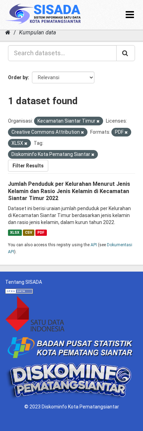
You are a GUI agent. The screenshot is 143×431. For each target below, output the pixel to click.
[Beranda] (7, 32)
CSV (28, 232)
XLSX (14, 232)
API (94, 244)
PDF (40, 232)
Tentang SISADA (23, 282)
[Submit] (125, 53)
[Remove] (98, 121)
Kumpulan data (37, 32)
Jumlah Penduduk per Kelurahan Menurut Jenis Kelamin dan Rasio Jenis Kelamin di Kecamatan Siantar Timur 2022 (69, 191)
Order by (18, 77)
